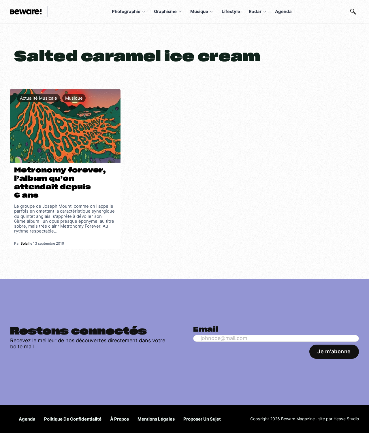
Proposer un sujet (202, 419)
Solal (24, 243)
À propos (119, 419)
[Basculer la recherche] (353, 11)
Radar (255, 11)
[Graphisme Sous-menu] (180, 11)
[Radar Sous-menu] (264, 11)
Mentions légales (156, 419)
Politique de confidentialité (72, 419)
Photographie (126, 11)
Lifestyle (231, 11)
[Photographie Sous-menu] (143, 11)
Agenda (283, 11)
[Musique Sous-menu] (211, 11)
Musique (199, 11)
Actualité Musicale (38, 98)
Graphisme (165, 11)
